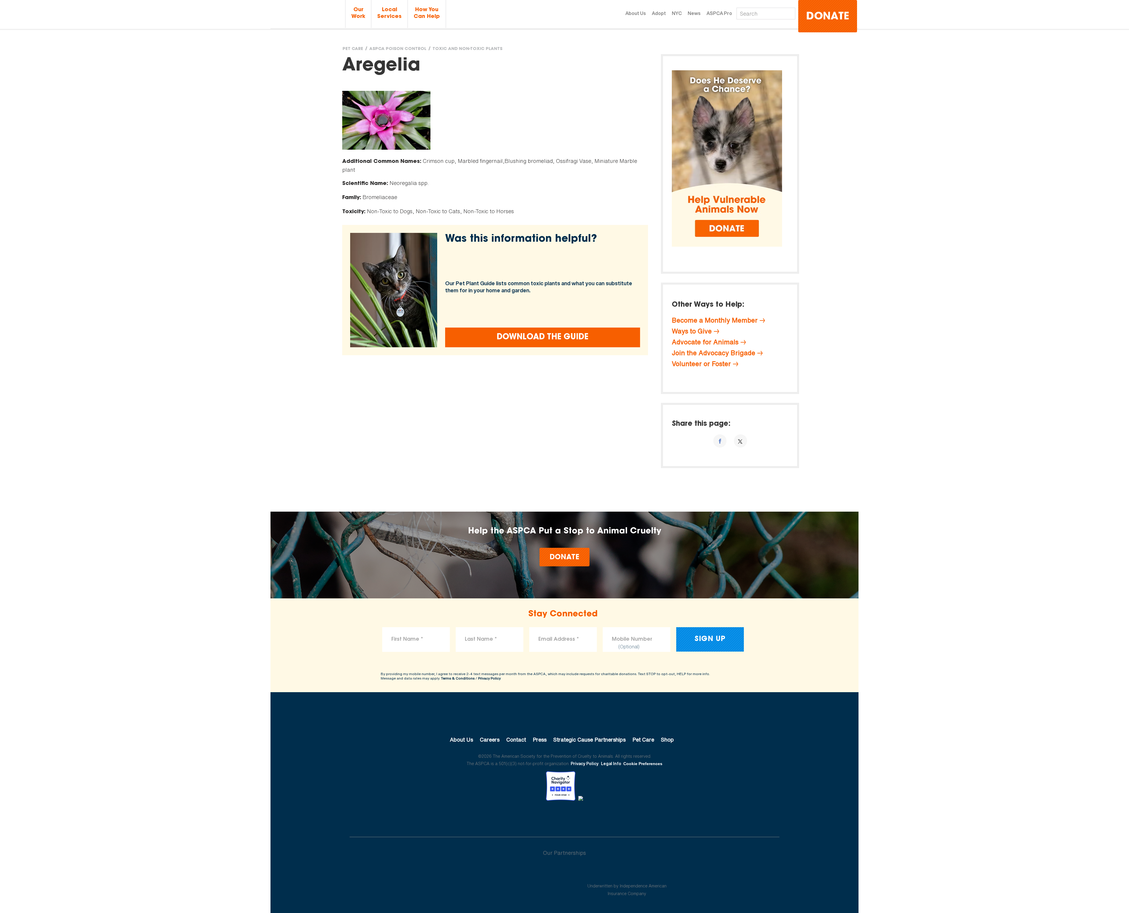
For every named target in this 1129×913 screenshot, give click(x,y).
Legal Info (611, 763)
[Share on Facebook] (719, 441)
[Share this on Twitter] (740, 441)
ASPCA (564, 720)
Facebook (534, 817)
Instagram (579, 817)
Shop (667, 739)
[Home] (307, 14)
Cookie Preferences (642, 763)
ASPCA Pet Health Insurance (627, 872)
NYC (677, 13)
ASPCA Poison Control (397, 49)
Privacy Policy (489, 678)
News (694, 13)
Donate (827, 17)
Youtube (564, 817)
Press (540, 739)
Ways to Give (692, 331)
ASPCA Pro (719, 13)
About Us (635, 13)
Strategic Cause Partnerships (589, 739)
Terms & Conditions (458, 678)
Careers (490, 739)
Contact (516, 739)
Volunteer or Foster (701, 363)
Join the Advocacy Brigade (713, 353)
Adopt (659, 13)
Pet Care (353, 49)
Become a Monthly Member (715, 320)
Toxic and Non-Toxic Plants (467, 49)
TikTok (595, 817)
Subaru (502, 872)
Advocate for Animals (705, 342)
